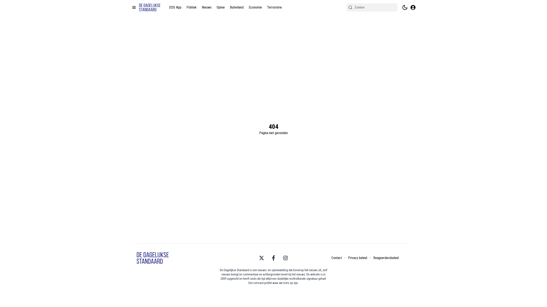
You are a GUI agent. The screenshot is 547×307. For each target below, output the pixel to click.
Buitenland (237, 7)
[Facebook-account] (273, 258)
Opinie (221, 7)
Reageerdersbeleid (386, 258)
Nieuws (207, 7)
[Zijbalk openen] (134, 7)
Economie (255, 7)
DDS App (175, 7)
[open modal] (413, 7)
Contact (336, 258)
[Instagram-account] (285, 258)
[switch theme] (405, 7)
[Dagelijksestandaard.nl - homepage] (149, 8)
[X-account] (261, 258)
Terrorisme (274, 7)
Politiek (192, 7)
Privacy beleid (357, 258)
